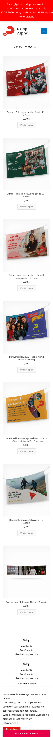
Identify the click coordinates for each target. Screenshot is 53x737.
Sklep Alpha (22, 31)
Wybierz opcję (26, 125)
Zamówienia (26, 650)
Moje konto (27, 645)
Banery (18, 46)
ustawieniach (10, 723)
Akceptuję (12, 729)
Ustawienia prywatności (26, 654)
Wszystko (30, 46)
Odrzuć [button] (30, 16)
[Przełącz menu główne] (44, 31)
